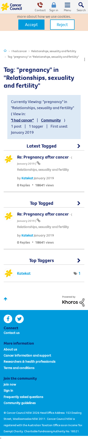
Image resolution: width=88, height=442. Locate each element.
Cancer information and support (27, 355)
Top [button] (5, 299)
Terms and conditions (19, 368)
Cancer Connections (5, 50)
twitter (19, 319)
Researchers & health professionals (29, 361)
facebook (8, 319)
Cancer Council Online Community (11, 7)
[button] (31, 24)
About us (10, 349)
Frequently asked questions (23, 397)
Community (51, 120)
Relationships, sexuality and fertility (53, 51)
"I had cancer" (22, 120)
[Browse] (67, 7)
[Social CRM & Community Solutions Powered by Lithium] (73, 300)
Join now (10, 384)
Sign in (53, 10)
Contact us (12, 332)
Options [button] (84, 59)
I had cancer (19, 51)
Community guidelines (20, 403)
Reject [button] (62, 24)
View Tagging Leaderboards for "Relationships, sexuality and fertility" (44, 262)
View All (44, 148)
